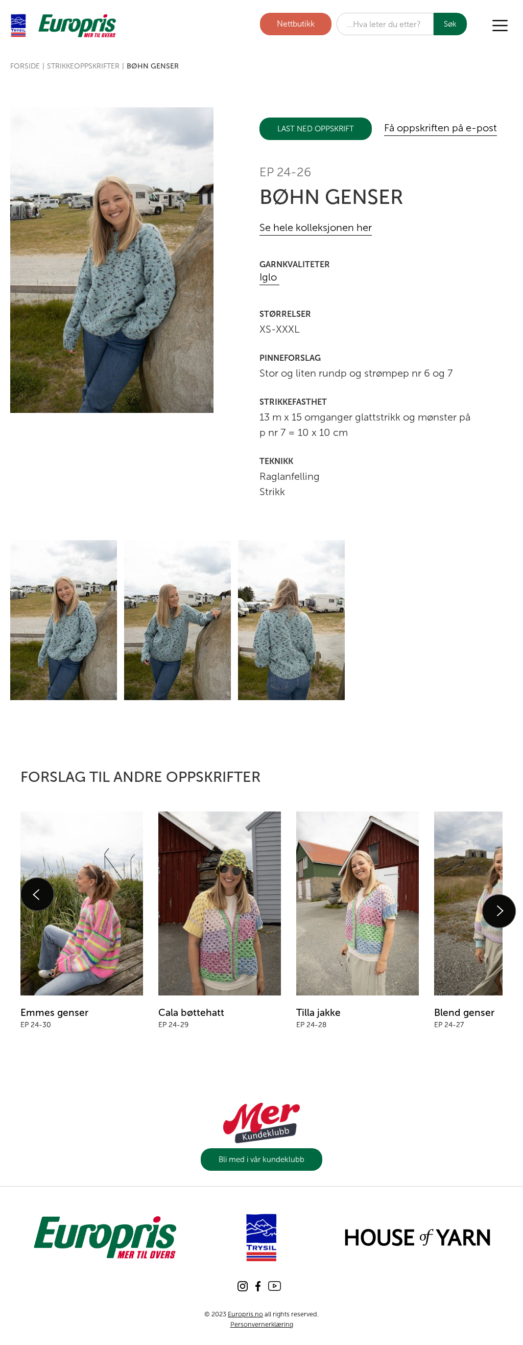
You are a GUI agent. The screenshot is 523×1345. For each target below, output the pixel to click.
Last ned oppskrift (315, 128)
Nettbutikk (296, 24)
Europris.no (245, 1314)
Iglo (269, 277)
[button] (500, 25)
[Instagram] (242, 1286)
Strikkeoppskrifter (83, 66)
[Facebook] (258, 1286)
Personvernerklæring (261, 1324)
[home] (63, 25)
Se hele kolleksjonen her (315, 228)
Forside (25, 66)
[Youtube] (274, 1286)
